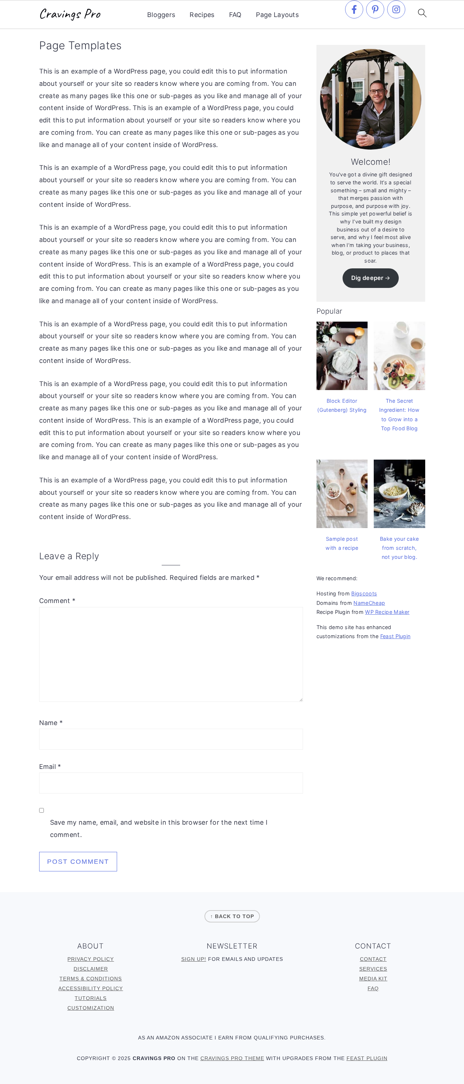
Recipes (202, 14)
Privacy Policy (90, 959)
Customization (90, 1008)
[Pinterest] (375, 9)
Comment (57, 600)
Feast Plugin (395, 636)
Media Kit (373, 979)
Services (373, 969)
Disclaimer (91, 969)
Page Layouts (277, 14)
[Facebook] (354, 9)
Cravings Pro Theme (232, 1058)
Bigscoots (364, 593)
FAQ (235, 14)
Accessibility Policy (90, 988)
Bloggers (161, 14)
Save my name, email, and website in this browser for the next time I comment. (159, 828)
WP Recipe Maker (387, 612)
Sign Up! (193, 959)
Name (51, 723)
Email (50, 766)
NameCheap (369, 603)
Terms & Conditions (90, 979)
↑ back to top (232, 916)
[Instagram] (396, 9)
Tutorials (91, 998)
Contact (373, 959)
